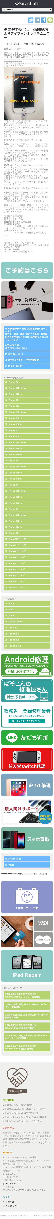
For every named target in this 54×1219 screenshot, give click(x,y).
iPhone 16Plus (14, 424)
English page (14, 858)
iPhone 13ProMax (16, 490)
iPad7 (10, 609)
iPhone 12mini (15, 527)
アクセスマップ (12, 1206)
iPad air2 (12, 627)
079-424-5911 (15, 354)
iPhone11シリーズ (16, 545)
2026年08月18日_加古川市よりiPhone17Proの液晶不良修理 (20, 1047)
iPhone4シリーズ (16, 587)
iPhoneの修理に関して (33, 44)
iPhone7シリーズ (16, 569)
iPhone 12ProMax (16, 515)
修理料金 (9, 1202)
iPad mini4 (13, 639)
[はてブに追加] (37, 22)
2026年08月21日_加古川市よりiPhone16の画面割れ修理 (26, 1016)
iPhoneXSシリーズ (16, 551)
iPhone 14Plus (14, 478)
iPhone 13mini (15, 502)
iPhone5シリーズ (16, 581)
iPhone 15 (12, 460)
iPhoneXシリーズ (16, 557)
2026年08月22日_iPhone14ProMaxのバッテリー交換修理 (26, 1006)
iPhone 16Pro (14, 418)
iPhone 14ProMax (16, 466)
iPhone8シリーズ (16, 563)
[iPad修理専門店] (27, 966)
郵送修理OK (15, 328)
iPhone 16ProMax (16, 412)
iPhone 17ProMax (16, 388)
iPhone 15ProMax (16, 442)
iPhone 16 (12, 430)
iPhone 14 (12, 484)
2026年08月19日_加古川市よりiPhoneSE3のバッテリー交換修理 (26, 1037)
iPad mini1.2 (14, 645)
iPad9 (10, 603)
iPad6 (10, 615)
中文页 (11, 864)
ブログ (17, 44)
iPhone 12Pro (14, 521)
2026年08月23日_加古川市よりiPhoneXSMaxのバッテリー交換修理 (22, 995)
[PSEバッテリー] (27, 897)
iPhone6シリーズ (16, 575)
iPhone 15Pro (14, 448)
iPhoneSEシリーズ (16, 539)
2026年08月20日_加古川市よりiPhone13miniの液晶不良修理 (20, 1026)
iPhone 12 (12, 533)
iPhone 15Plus (14, 454)
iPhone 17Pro (14, 394)
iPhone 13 (12, 509)
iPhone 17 (12, 400)
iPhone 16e (13, 436)
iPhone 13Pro (14, 496)
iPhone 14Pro (14, 472)
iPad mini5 (13, 633)
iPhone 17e (13, 406)
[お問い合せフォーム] (27, 270)
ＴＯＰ (7, 44)
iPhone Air (13, 382)
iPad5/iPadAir (15, 621)
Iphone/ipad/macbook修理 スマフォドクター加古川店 (24, 874)
